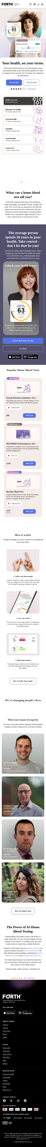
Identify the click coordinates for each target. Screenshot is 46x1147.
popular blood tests (33, 948)
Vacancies (5, 1028)
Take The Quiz (32, 82)
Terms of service (7, 1054)
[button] (21, 182)
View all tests (14, 82)
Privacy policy (6, 1048)
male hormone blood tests (32, 956)
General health (6, 1077)
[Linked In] (25, 1100)
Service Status (6, 1031)
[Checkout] (38, 4)
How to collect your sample (23, 681)
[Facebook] (5, 1100)
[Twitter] (12, 1100)
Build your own (7, 1090)
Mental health (6, 1083)
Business (5, 1063)
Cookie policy (6, 1051)
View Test (29, 415)
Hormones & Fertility (8, 1074)
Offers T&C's (6, 1057)
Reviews (5, 1034)
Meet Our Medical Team (23, 911)
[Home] (11, 4)
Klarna (4, 1060)
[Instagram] (19, 1100)
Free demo (23, 349)
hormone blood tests (31, 951)
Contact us (5, 1025)
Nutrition (5, 1080)
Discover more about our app (23, 341)
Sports (4, 1086)
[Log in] (34, 4)
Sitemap (5, 1037)
